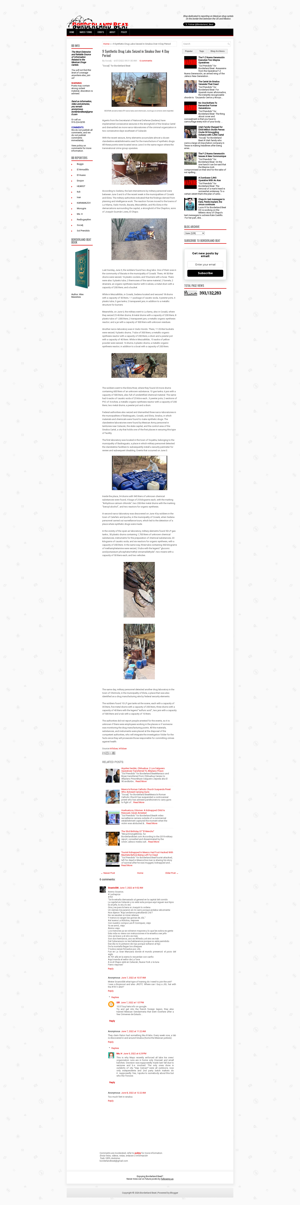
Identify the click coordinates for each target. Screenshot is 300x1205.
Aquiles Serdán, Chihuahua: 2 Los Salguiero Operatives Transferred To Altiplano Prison (143, 769)
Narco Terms (86, 32)
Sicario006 (113, 887)
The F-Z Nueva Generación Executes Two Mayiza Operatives (211, 60)
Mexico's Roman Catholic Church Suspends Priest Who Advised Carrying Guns (146, 790)
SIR (118, 1002)
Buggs (80, 164)
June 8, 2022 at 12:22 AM (133, 1092)
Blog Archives (218, 51)
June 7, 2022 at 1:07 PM (132, 1002)
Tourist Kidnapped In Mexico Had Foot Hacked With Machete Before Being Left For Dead (147, 853)
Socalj (80, 225)
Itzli (78, 191)
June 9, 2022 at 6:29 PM (134, 1053)
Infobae (114, 748)
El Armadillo (83, 169)
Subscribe (205, 273)
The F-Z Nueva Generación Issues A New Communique (212, 154)
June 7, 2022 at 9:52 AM (131, 887)
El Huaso (81, 175)
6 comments (146, 60)
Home (71, 32)
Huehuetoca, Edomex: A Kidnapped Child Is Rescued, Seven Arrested (143, 811)
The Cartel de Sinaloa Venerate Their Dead (208, 82)
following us (167, 1179)
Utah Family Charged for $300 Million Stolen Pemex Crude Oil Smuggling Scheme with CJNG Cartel (211, 131)
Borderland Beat (148, 1192)
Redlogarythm (84, 219)
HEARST (81, 186)
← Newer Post (108, 873)
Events (101, 32)
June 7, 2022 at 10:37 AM (133, 977)
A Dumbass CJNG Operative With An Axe (209, 179)
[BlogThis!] (107, 753)
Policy (124, 32)
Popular (189, 51)
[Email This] (104, 753)
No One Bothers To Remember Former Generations (207, 105)
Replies (115, 997)
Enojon (80, 180)
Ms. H (80, 214)
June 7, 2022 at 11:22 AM (133, 1031)
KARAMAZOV (84, 203)
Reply (111, 968)
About (112, 32)
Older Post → (171, 873)
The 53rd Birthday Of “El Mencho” (137, 831)
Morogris (81, 208)
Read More (141, 781)
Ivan (79, 197)
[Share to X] (110, 753)
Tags (201, 51)
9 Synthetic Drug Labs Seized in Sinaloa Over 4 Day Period (135, 53)
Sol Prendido (83, 230)
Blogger (174, 1192)
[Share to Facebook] (113, 753)
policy (80, 145)
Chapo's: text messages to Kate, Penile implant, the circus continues (211, 202)
